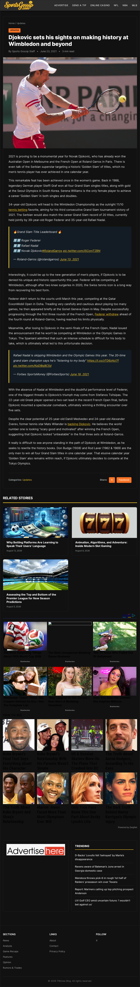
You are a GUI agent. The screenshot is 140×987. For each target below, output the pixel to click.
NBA (125, 5)
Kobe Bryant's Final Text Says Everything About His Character (17, 761)
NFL (116, 5)
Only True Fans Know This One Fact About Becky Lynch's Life (85, 814)
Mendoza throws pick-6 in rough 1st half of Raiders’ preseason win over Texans (100, 880)
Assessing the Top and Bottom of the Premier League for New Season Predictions (31, 598)
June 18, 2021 (79, 374)
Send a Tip (79, 5)
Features (7, 956)
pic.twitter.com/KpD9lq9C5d (32, 365)
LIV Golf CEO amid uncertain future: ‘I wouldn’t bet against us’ (102, 902)
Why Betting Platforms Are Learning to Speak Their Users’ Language (32, 544)
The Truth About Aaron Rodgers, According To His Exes (120, 761)
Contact (54, 946)
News (6, 940)
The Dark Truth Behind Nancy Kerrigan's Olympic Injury (121, 814)
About (53, 940)
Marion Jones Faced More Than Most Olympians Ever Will (51, 814)
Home (12, 23)
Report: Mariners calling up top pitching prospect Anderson (104, 891)
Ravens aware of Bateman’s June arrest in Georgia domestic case (99, 868)
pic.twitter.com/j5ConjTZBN (81, 251)
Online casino (100, 5)
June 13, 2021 (69, 259)
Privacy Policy (57, 951)
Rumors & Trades (12, 967)
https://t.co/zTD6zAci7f (103, 360)
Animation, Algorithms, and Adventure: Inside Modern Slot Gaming (101, 544)
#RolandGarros (52, 251)
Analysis (7, 946)
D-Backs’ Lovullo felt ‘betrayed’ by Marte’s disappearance (99, 857)
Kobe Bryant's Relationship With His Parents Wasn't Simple (52, 761)
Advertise (61, 5)
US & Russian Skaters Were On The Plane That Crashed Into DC (85, 761)
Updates (21, 23)
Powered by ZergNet (127, 827)
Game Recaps (10, 951)
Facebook (124, 480)
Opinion (7, 962)
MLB (134, 5)
